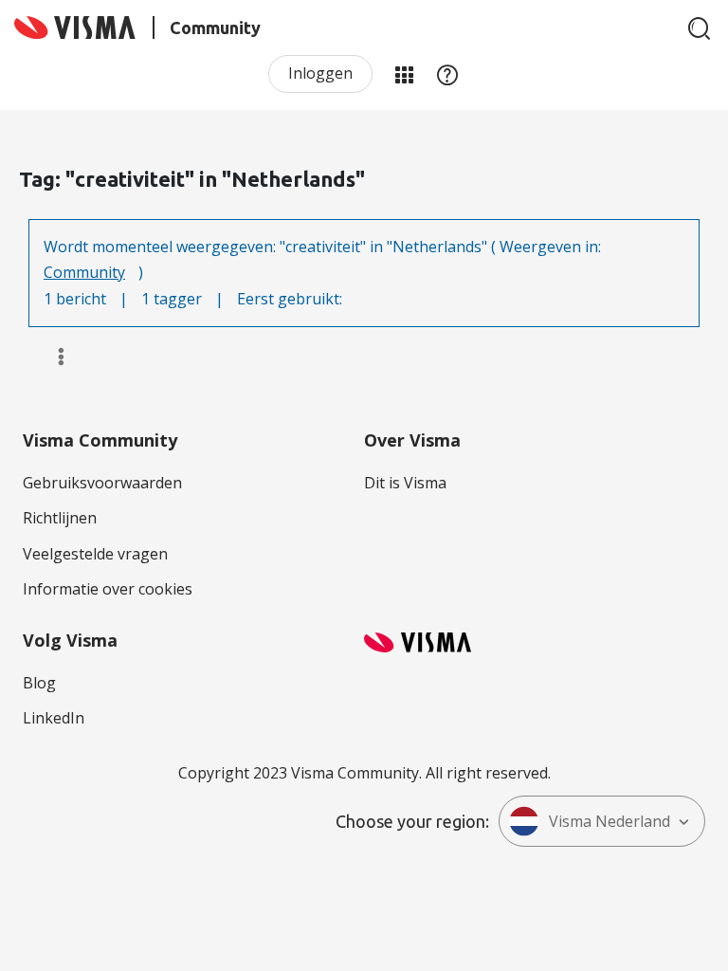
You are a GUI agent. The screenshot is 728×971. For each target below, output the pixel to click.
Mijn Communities (404, 74)
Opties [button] (52, 356)
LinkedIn (53, 717)
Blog (39, 682)
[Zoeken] (699, 28)
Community (84, 272)
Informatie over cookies (107, 588)
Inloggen (320, 73)
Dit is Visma (405, 482)
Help (447, 74)
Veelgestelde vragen (95, 553)
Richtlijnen (60, 517)
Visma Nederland (609, 821)
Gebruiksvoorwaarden (102, 482)
